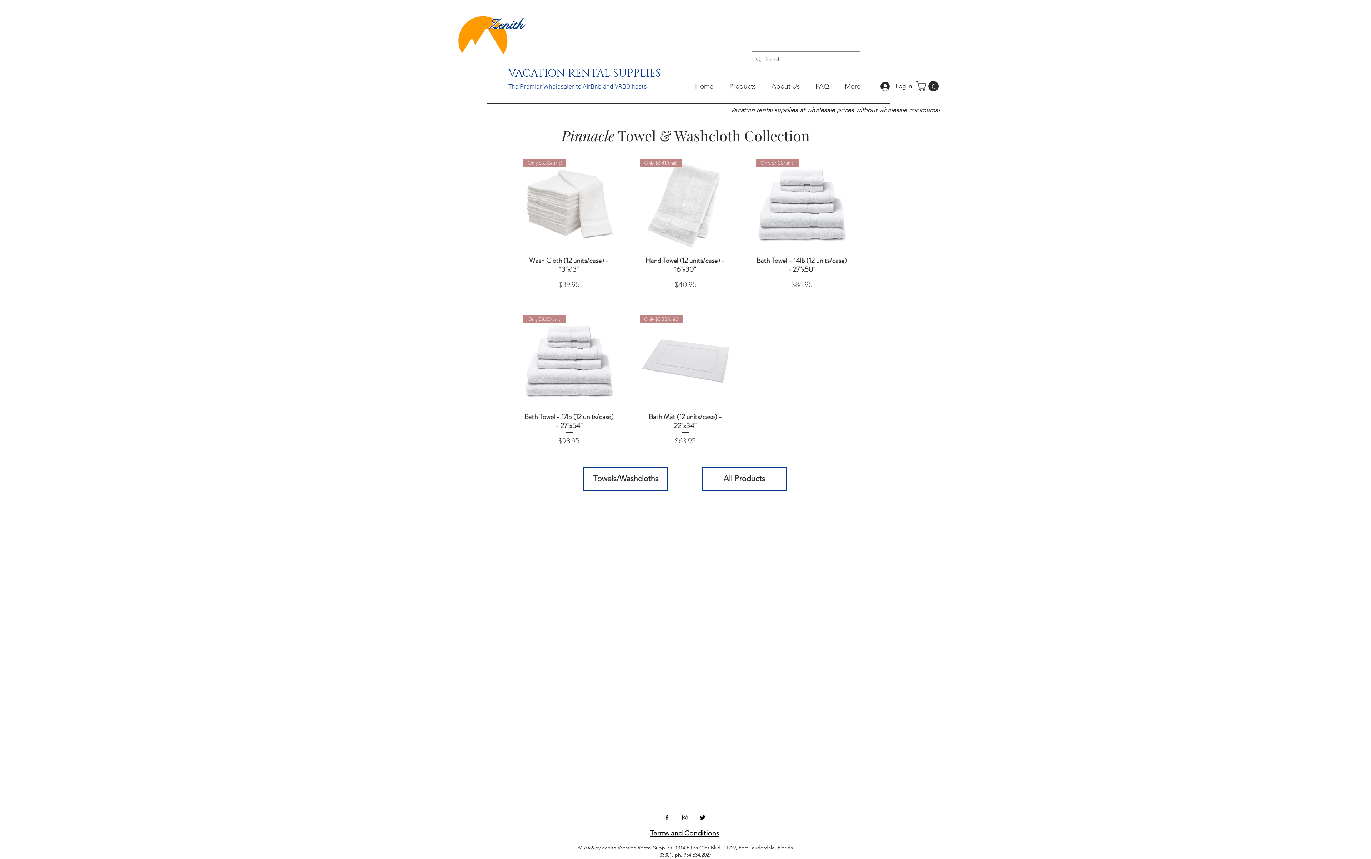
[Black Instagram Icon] (684, 817)
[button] (928, 86)
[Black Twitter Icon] (702, 817)
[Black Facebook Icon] (667, 817)
